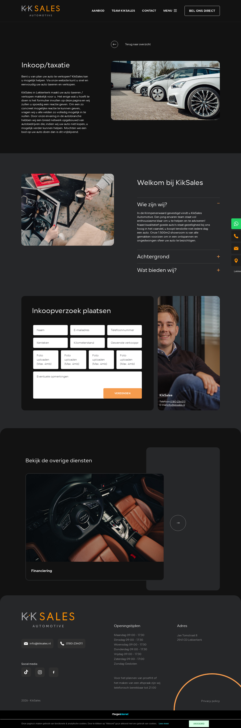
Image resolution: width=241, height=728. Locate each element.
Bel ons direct (202, 10)
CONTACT (149, 11)
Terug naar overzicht (138, 44)
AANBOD (98, 11)
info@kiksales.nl (176, 405)
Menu (167, 11)
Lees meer (164, 724)
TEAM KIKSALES (123, 11)
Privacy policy (210, 701)
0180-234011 (177, 402)
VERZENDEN (123, 393)
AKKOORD (198, 724)
